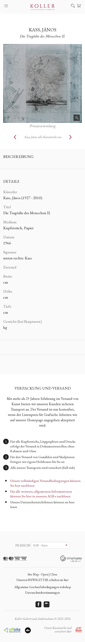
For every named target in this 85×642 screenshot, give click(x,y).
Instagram (47, 604)
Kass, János (42, 30)
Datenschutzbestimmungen (42, 592)
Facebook (39, 604)
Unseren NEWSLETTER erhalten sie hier (42, 580)
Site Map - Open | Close (42, 574)
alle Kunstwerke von (43, 137)
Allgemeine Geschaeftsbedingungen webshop (42, 587)
